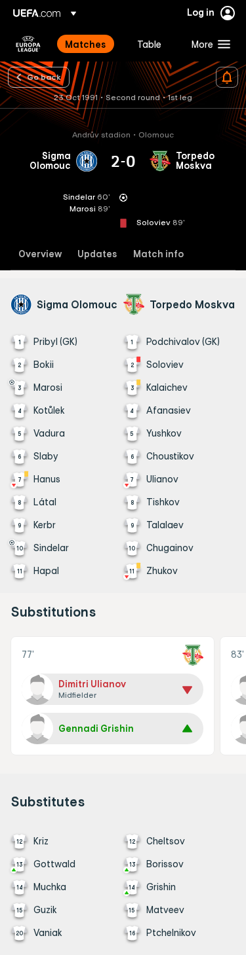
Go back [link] (44, 76)
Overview (40, 254)
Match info (158, 254)
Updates (97, 254)
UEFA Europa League (28, 44)
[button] (208, 44)
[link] (85, 44)
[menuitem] (89, 44)
